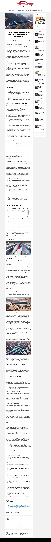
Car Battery (19, 10)
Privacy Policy (34, 10)
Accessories (14, 10)
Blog (26, 10)
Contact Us (40, 10)
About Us (29, 10)
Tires (23, 10)
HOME (10, 10)
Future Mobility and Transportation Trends (14, 512)
